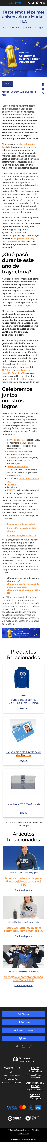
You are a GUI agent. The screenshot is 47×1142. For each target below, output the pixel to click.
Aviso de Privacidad (32, 1130)
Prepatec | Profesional (35, 1089)
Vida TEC (7, 84)
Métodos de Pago (11, 1079)
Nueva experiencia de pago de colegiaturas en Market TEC (23, 881)
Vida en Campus (35, 1096)
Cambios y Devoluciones (11, 1082)
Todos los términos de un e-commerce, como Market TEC (23, 929)
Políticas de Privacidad (16, 1130)
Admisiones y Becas (35, 1084)
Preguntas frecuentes (12, 1075)
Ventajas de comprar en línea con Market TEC (23, 978)
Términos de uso (24, 1134)
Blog (11, 1072)
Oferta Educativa (35, 1069)
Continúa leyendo (23, 890)
